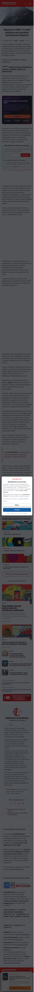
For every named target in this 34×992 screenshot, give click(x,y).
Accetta (17, 509)
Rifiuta (17, 505)
